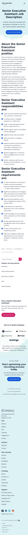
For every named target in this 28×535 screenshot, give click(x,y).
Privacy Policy (5, 531)
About (3, 474)
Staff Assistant (6, 286)
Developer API (5, 498)
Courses (3, 467)
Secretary (4, 266)
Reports (3, 464)
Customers (4, 482)
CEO (2, 281)
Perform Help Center (7, 495)
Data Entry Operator (7, 276)
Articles (3, 455)
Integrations (5, 435)
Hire (2, 429)
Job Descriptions (17, 248)
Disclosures (4, 527)
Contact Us (4, 477)
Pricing (3, 438)
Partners (4, 485)
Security (3, 523)
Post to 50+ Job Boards (14, 32)
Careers (3, 479)
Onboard (4, 432)
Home (2, 248)
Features (4, 445)
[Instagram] (13, 511)
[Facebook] (6, 511)
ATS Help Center (6, 492)
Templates (4, 461)
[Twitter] (2, 511)
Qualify (3, 426)
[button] (24, 3)
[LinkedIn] (9, 511)
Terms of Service (5, 529)
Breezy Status (5, 501)
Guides (3, 458)
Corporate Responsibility (7, 525)
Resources (9, 248)
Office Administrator (7, 271)
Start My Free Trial (8, 315)
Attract (3, 423)
